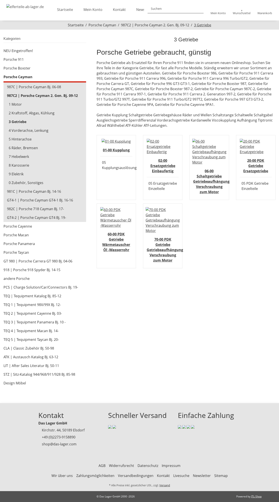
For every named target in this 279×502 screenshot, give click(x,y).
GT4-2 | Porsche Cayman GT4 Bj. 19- (36, 217)
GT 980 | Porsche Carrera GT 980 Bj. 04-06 (37, 261)
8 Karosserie (19, 165)
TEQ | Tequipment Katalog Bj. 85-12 (32, 296)
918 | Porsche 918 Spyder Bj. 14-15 (31, 269)
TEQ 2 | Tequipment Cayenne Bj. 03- (32, 313)
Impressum (171, 465)
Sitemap (221, 475)
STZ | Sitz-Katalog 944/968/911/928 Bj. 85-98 (39, 374)
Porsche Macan (16, 235)
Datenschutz (148, 465)
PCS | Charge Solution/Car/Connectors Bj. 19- (40, 287)
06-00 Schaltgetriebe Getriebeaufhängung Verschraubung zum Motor (211, 181)
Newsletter (202, 475)
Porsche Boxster (17, 68)
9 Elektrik (16, 174)
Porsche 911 (13, 59)
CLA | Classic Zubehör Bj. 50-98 (28, 348)
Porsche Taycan (16, 252)
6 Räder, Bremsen (23, 147)
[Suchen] (199, 8)
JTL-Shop (256, 496)
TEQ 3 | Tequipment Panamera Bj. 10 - (34, 322)
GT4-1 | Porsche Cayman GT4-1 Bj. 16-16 (40, 200)
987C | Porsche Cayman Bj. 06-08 (34, 87)
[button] (218, 10)
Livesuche (181, 475)
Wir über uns (62, 475)
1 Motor (15, 104)
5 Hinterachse (20, 139)
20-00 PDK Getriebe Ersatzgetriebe (255, 165)
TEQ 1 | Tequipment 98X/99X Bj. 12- (32, 304)
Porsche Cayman (17, 76)
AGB (102, 465)
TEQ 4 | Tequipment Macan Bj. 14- (31, 330)
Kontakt (119, 9)
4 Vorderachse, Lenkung (28, 130)
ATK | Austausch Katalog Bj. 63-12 (30, 357)
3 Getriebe (17, 121)
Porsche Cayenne (17, 226)
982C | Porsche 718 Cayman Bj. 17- (35, 208)
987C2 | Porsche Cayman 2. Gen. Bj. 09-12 (42, 95)
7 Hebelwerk (19, 156)
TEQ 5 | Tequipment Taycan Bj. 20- (31, 339)
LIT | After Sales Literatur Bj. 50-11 (31, 365)
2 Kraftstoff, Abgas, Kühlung (31, 113)
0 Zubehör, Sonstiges (26, 182)
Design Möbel (14, 383)
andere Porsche (16, 278)
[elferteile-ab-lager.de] (25, 5)
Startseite (65, 9)
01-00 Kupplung (116, 150)
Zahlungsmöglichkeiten (95, 475)
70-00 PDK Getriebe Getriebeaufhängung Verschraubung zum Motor (165, 250)
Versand (164, 485)
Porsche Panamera (19, 243)
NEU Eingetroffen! (18, 50)
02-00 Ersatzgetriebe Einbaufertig (162, 165)
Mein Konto (92, 9)
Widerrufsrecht (121, 465)
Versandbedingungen (135, 475)
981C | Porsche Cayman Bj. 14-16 (34, 191)
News (140, 9)
